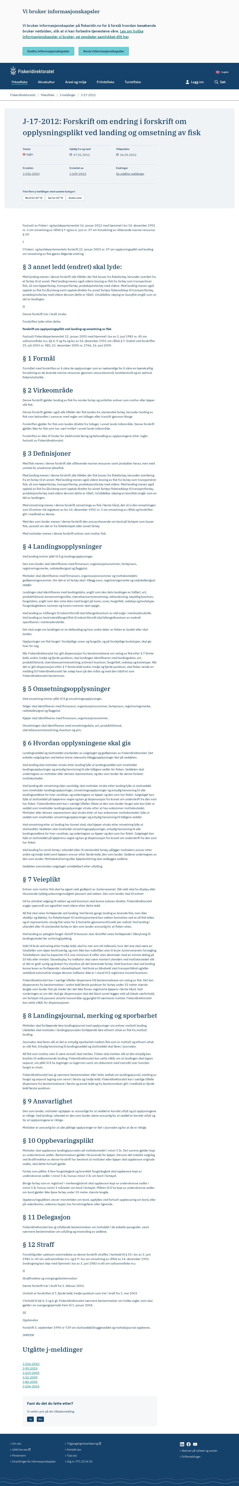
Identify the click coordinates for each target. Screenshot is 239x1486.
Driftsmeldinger (191, 1456)
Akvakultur (46, 82)
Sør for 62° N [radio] (55, 198)
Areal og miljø (75, 82)
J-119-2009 (31, 1373)
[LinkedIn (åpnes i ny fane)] (182, 1446)
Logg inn (197, 82)
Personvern (19, 1455)
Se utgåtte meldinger (130, 174)
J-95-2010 (30, 1368)
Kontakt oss (74, 1449)
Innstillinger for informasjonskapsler (34, 1461)
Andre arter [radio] (75, 198)
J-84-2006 (30, 1382)
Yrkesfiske (19, 82)
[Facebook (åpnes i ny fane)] (189, 1446)
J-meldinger (68, 95)
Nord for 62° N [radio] (33, 198)
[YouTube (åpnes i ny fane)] (195, 1446)
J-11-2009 (30, 1377)
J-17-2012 (88, 95)
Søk (223, 82)
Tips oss (72, 1455)
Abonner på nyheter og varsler (199, 1450)
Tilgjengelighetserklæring (82, 1443)
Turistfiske (133, 82)
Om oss (16, 1443)
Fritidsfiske (105, 82)
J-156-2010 (31, 174)
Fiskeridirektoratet (22, 95)
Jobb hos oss (19, 1449)
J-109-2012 (77, 174)
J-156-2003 (31, 1386)
